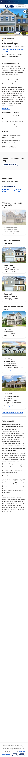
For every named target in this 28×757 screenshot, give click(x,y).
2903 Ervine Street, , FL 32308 (15, 50)
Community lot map (10, 164)
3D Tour (18, 33)
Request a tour (8, 186)
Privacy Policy (21, 751)
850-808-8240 (6, 190)
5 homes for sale (9, 407)
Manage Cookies (6, 754)
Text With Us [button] (19, 190)
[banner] (14, 2)
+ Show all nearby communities (12, 412)
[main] (14, 383)
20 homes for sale (9, 371)
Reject (15, 754)
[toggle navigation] (3, 6)
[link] (14, 22)
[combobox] (21, 6)
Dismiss (22, 754)
